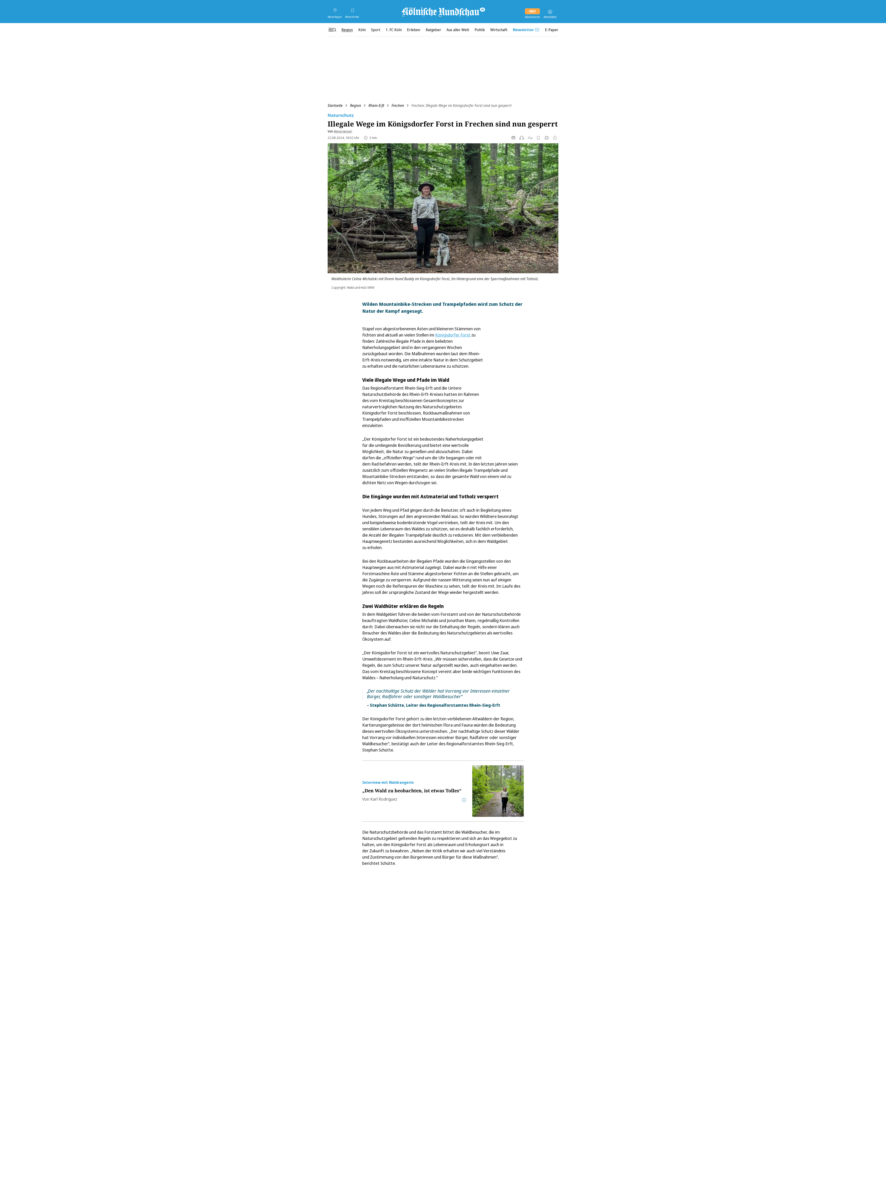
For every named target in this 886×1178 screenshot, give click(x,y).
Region (355, 105)
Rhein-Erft (376, 105)
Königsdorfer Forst (452, 335)
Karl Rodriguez (383, 799)
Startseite (335, 105)
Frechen (398, 105)
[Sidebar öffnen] (332, 29)
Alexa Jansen (343, 131)
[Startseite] (443, 12)
